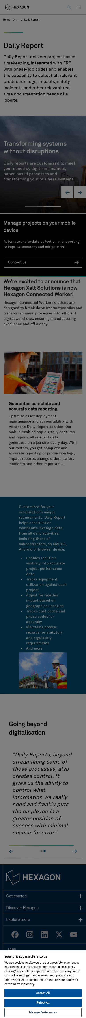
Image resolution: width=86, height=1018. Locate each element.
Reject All (42, 1002)
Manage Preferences (43, 1012)
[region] (43, 984)
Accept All (43, 993)
